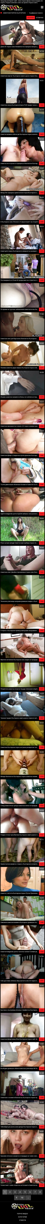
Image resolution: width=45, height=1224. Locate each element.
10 (22, 1197)
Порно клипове (11, 2)
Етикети (22, 1220)
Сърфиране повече (36, 13)
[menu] (42, 7)
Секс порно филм (24, 1)
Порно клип (33, 2)
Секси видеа (36, 1)
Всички (31, 17)
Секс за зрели (23, 2)
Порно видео (22, 1214)
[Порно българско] (12, 7)
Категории (22, 1217)
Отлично (39, 17)
